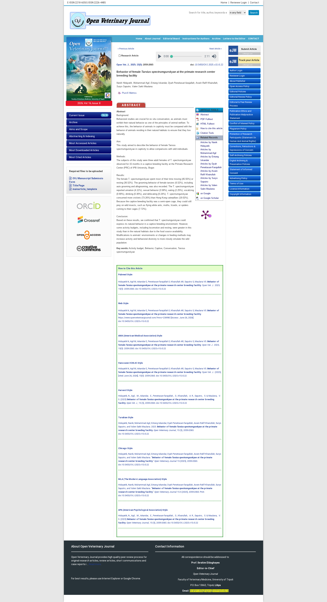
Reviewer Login (239, 2)
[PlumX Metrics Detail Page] (205, 214)
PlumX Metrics (129, 93)
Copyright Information (240, 194)
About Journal (152, 38)
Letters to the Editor (234, 38)
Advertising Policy (238, 178)
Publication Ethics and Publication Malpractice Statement (241, 114)
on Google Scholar (209, 198)
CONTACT (253, 38)
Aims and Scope (78, 129)
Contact (254, 2)
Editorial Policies (238, 91)
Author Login (236, 70)
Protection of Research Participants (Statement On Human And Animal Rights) (243, 137)
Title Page (78, 185)
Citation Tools (207, 133)
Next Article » (215, 48)
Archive (216, 38)
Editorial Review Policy (241, 97)
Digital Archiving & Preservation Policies (240, 162)
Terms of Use (236, 183)
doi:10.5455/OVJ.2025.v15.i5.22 (150, 289)
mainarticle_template (85, 189)
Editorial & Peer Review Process (241, 104)
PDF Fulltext (206, 119)
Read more (95, 564)
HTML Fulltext (207, 124)
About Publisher (237, 81)
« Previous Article (126, 48)
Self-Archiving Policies (241, 155)
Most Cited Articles (80, 157)
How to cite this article (211, 128)
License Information (239, 189)
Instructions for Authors (195, 38)
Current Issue (88, 115)
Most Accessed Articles (82, 143)
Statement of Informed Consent (241, 171)
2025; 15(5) (136, 65)
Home (225, 2)
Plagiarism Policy (238, 128)
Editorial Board (171, 38)
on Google (205, 193)
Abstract (204, 114)
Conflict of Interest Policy (242, 123)
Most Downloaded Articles (84, 150)
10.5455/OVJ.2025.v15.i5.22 (209, 65)
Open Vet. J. (122, 65)
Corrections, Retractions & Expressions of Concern (242, 148)
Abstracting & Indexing (82, 136)
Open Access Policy (239, 86)
